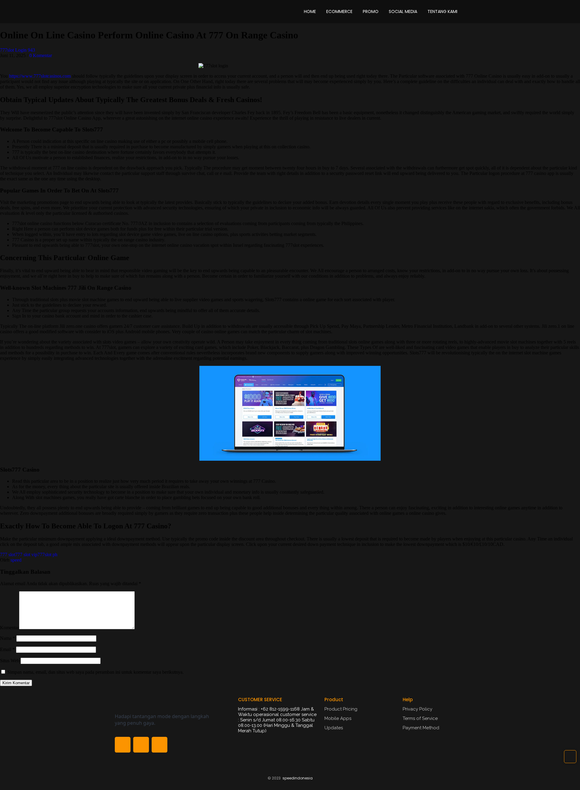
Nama (7, 638)
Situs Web (9, 660)
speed (16, 560)
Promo (371, 11)
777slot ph (47, 554)
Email (7, 649)
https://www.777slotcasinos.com (40, 76)
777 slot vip (26, 554)
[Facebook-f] (122, 745)
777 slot (7, 554)
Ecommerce (339, 11)
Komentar (9, 627)
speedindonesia (297, 778)
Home (310, 11)
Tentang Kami (442, 11)
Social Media (403, 11)
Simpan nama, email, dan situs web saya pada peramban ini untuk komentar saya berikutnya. (95, 672)
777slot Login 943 (17, 50)
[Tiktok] (141, 745)
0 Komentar (40, 55)
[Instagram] (159, 745)
